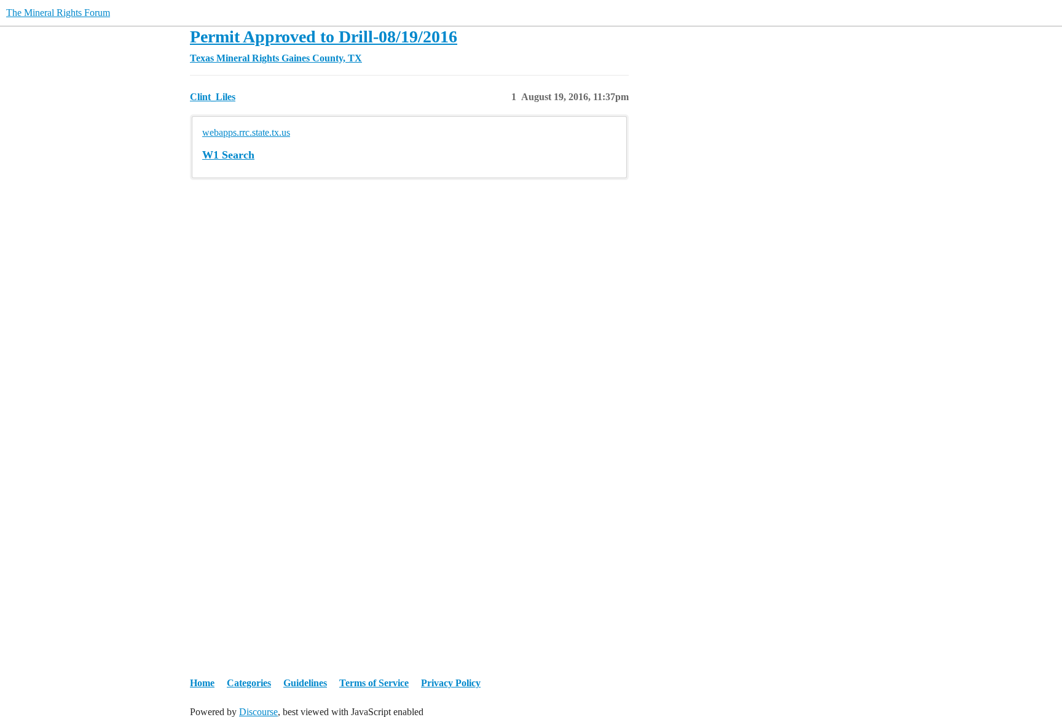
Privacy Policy (451, 683)
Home (202, 683)
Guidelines (305, 683)
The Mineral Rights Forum (58, 12)
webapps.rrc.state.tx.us (246, 132)
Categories (249, 683)
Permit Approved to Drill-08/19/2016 (323, 36)
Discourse (258, 712)
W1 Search (228, 155)
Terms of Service (374, 683)
